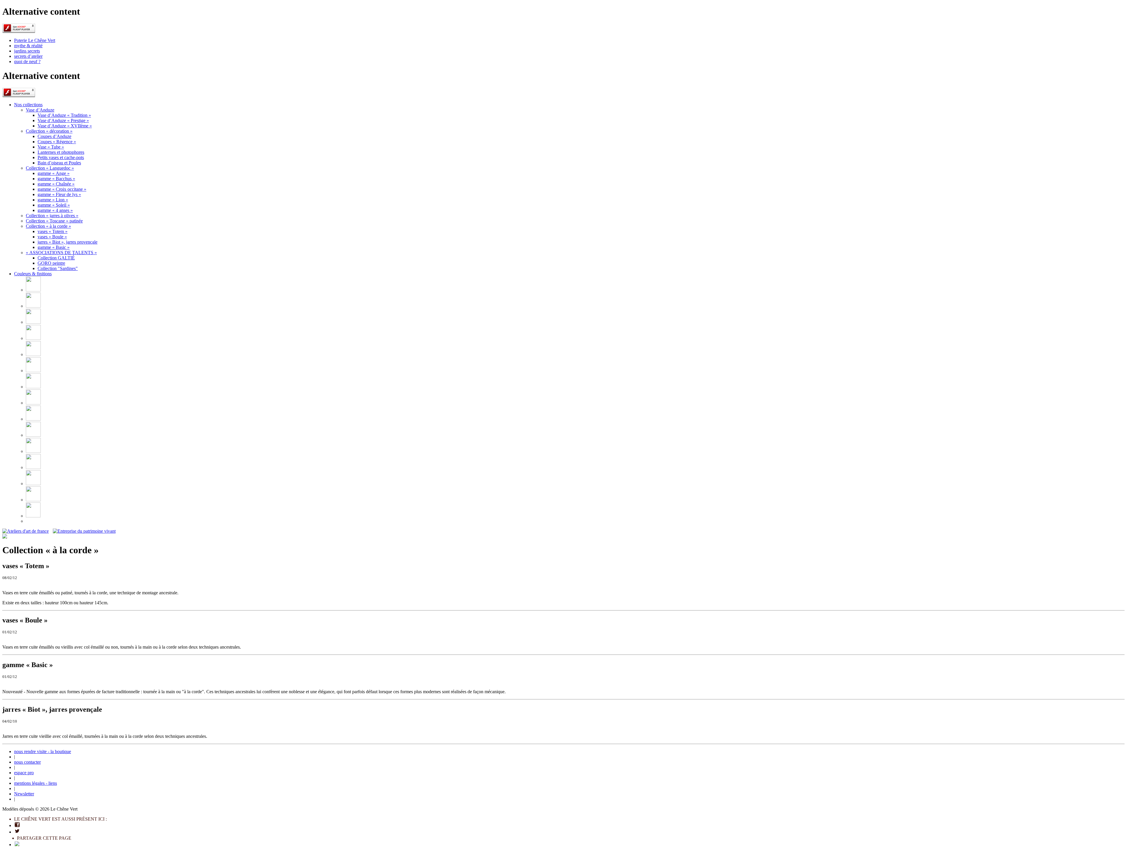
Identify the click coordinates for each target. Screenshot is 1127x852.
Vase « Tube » (51, 146)
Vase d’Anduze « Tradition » (64, 115)
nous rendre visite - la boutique (42, 751)
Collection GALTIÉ (56, 257)
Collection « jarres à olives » (52, 215)
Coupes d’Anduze (54, 136)
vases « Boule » (52, 236)
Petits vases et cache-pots (61, 157)
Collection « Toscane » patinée (54, 220)
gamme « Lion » (53, 199)
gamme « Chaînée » (56, 183)
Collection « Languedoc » (50, 168)
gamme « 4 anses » (55, 210)
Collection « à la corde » (48, 226)
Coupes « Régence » (57, 141)
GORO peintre (51, 263)
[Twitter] (17, 831)
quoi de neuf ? (27, 61)
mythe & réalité (28, 45)
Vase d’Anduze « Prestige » (63, 120)
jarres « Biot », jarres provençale (67, 241)
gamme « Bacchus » (56, 178)
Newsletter (24, 793)
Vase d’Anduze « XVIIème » (65, 125)
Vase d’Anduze (40, 109)
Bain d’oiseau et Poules (59, 162)
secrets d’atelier (28, 56)
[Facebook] (17, 825)
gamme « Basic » (54, 247)
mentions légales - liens (35, 783)
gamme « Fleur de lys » (59, 194)
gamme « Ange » (54, 173)
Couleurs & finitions (33, 273)
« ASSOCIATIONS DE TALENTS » (61, 252)
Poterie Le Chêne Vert (34, 40)
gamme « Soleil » (54, 205)
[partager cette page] (17, 844)
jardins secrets (27, 50)
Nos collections (28, 104)
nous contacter (27, 762)
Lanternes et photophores (61, 152)
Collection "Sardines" (58, 268)
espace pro (24, 772)
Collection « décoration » (49, 131)
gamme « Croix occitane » (62, 189)
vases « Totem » (53, 231)
